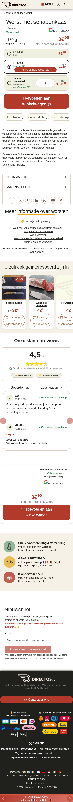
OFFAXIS (52, 787)
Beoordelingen (21, 387)
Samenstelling (37, 117)
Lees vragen (49, 387)
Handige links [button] (9, 748)
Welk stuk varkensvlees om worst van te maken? (38, 228)
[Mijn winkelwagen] (66, 4)
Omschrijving (14, 117)
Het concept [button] (28, 748)
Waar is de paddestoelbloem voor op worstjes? (38, 238)
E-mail (8, 633)
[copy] (61, 200)
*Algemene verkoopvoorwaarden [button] (35, 753)
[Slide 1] (37, 455)
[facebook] (12, 200)
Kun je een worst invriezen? (38, 231)
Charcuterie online (14, 13)
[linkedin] (36, 200)
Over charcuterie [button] (51, 757)
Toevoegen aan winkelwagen (36, 101)
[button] (36, 53)
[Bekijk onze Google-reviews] (50, 30)
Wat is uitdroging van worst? (38, 242)
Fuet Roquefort (14, 303)
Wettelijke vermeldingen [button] (54, 748)
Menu (48, 4)
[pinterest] (28, 200)
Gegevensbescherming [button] (23, 757)
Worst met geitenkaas (41, 304)
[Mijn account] (58, 4)
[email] (53, 200)
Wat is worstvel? (38, 235)
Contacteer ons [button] (38, 699)
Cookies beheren (36, 783)
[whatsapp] (44, 200)
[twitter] (20, 200)
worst (29, 13)
